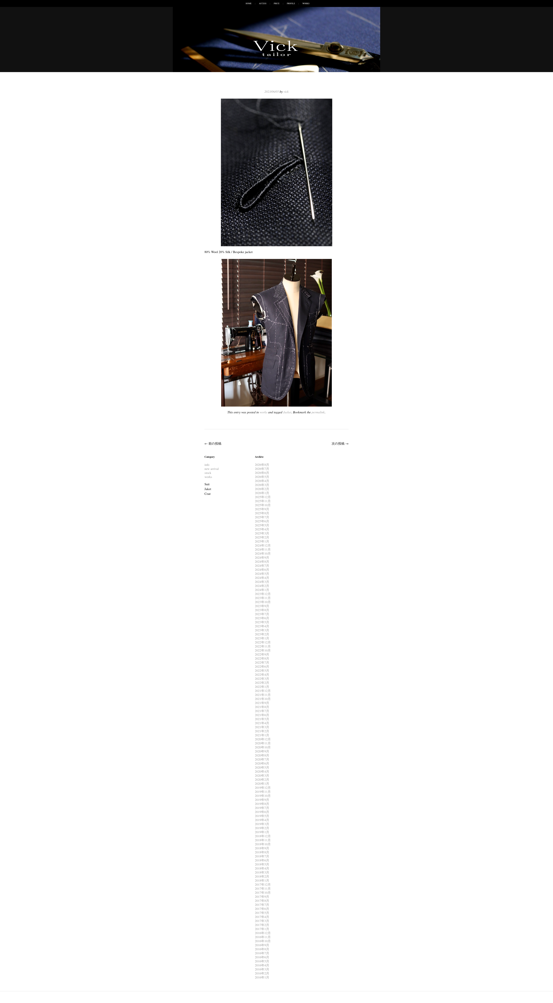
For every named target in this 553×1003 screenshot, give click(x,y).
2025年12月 (263, 497)
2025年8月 (262, 513)
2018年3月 (262, 872)
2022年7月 (262, 662)
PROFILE (291, 3)
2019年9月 (262, 800)
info (206, 465)
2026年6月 (262, 473)
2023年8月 (262, 610)
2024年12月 (263, 545)
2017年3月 (262, 921)
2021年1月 (262, 735)
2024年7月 (262, 565)
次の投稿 (340, 443)
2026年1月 (262, 493)
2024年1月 (262, 590)
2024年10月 (263, 553)
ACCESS (262, 3)
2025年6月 (262, 521)
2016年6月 (262, 957)
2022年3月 (262, 678)
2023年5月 (262, 622)
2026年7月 (262, 469)
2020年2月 (262, 779)
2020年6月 (262, 763)
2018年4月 (262, 868)
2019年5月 (262, 816)
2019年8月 (262, 804)
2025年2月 (262, 537)
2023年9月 (262, 606)
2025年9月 (262, 509)
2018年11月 (263, 840)
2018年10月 (263, 844)
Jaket (207, 489)
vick (286, 91)
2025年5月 (262, 525)
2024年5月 (262, 573)
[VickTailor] (276, 56)
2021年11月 (263, 695)
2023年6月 (262, 618)
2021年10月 (263, 699)
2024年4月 (262, 578)
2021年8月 (262, 707)
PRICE (277, 3)
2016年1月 (262, 977)
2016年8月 (262, 949)
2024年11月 (263, 549)
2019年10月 (263, 796)
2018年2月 (262, 876)
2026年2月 (262, 489)
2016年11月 (263, 937)
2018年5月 (262, 864)
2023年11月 (263, 598)
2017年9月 (262, 896)
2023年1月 (262, 638)
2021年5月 (262, 719)
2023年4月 (262, 626)
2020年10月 (263, 747)
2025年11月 (263, 501)
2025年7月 (262, 517)
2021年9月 (262, 703)
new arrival (211, 469)
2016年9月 (262, 945)
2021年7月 (262, 711)
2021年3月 (262, 727)
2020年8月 (262, 755)
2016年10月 (263, 941)
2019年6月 (262, 812)
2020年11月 (263, 743)
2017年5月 (262, 913)
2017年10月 (263, 892)
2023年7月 (262, 614)
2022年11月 (263, 646)
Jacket (287, 412)
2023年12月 (263, 594)
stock (207, 473)
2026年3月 (262, 485)
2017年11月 (263, 888)
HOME (249, 3)
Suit (207, 484)
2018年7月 (262, 856)
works (263, 412)
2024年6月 (262, 569)
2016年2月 (262, 973)
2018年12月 (263, 836)
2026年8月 (262, 465)
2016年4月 (262, 965)
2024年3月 (262, 582)
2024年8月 (262, 561)
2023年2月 (262, 634)
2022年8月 (262, 658)
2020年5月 (262, 767)
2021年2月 (262, 731)
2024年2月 (262, 586)
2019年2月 (262, 828)
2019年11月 (263, 791)
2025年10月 (263, 505)
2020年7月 (262, 759)
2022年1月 (262, 687)
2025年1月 (262, 541)
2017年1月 (262, 929)
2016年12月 (263, 933)
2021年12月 (263, 691)
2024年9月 (262, 557)
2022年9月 (262, 654)
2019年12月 (263, 787)
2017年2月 (262, 925)
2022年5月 (262, 670)
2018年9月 (262, 848)
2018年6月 (262, 860)
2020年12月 (263, 739)
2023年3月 (262, 630)
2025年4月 (262, 529)
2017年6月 (262, 909)
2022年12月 (263, 642)
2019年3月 (262, 824)
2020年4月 (262, 771)
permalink (318, 412)
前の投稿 (212, 443)
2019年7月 (262, 808)
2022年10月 (263, 650)
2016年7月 (262, 953)
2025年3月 (262, 533)
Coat (207, 493)
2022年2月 (262, 682)
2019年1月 (262, 832)
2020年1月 (262, 783)
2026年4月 (262, 481)
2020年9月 (262, 751)
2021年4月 (262, 723)
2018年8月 (262, 852)
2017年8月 (262, 900)
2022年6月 (262, 666)
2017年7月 (262, 905)
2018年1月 (262, 880)
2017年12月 (263, 884)
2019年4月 (262, 820)
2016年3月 (262, 969)
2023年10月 (263, 602)
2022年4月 (262, 674)
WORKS (305, 3)
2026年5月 (262, 477)
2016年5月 (262, 961)
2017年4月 (262, 917)
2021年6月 (262, 715)
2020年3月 (262, 775)
